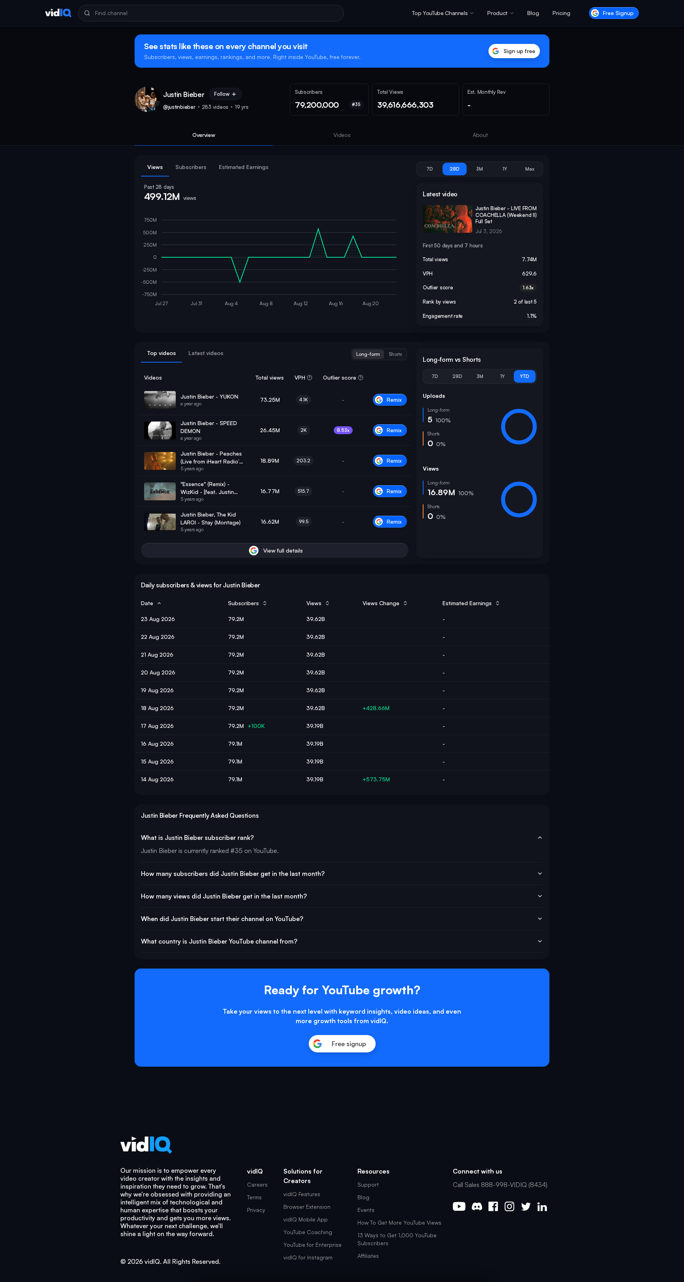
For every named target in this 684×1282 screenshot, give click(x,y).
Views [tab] (155, 166)
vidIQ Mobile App (305, 1219)
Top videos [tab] (161, 352)
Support (368, 1184)
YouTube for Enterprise (312, 1244)
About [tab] (480, 134)
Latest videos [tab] (205, 352)
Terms (254, 1197)
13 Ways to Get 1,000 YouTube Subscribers (397, 1239)
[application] (274, 263)
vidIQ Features (301, 1194)
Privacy (256, 1209)
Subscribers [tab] (190, 166)
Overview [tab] (203, 134)
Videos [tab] (341, 134)
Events (365, 1209)
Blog (533, 12)
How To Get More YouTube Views (399, 1222)
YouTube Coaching (307, 1232)
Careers (257, 1184)
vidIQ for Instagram (307, 1257)
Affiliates (368, 1255)
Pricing (561, 12)
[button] (443, 13)
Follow (222, 94)
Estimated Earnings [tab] (243, 166)
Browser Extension (307, 1206)
